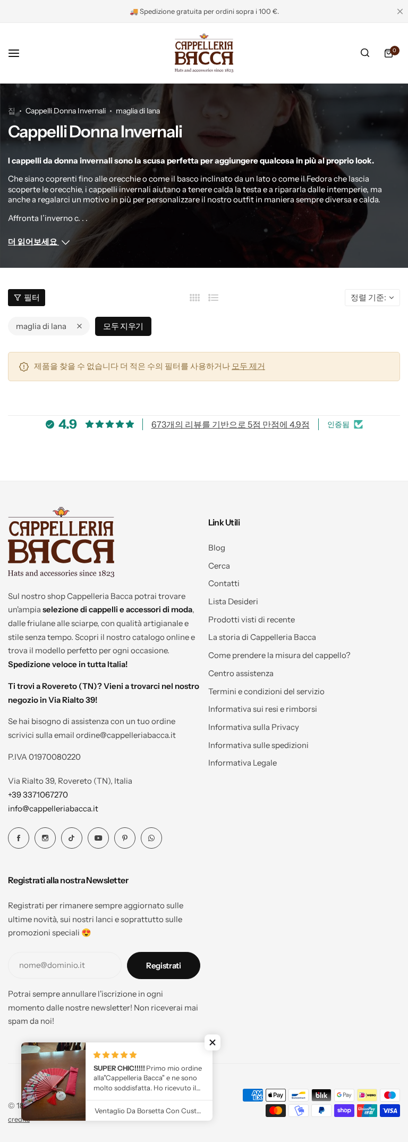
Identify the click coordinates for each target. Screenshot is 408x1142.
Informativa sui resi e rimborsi (262, 709)
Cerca (219, 566)
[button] (212, 1042)
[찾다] (365, 53)
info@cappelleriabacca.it (53, 808)
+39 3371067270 (38, 795)
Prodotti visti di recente (251, 619)
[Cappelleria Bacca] (204, 53)
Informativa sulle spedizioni (258, 745)
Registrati (163, 965)
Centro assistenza (241, 673)
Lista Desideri (233, 601)
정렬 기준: (368, 297)
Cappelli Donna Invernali (66, 111)
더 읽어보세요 (33, 241)
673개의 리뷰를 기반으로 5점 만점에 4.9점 (230, 424)
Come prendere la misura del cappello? (279, 655)
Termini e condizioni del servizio (266, 691)
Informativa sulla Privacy (253, 727)
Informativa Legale (242, 763)
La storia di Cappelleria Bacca (262, 637)
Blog (216, 548)
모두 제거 (248, 366)
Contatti (224, 583)
